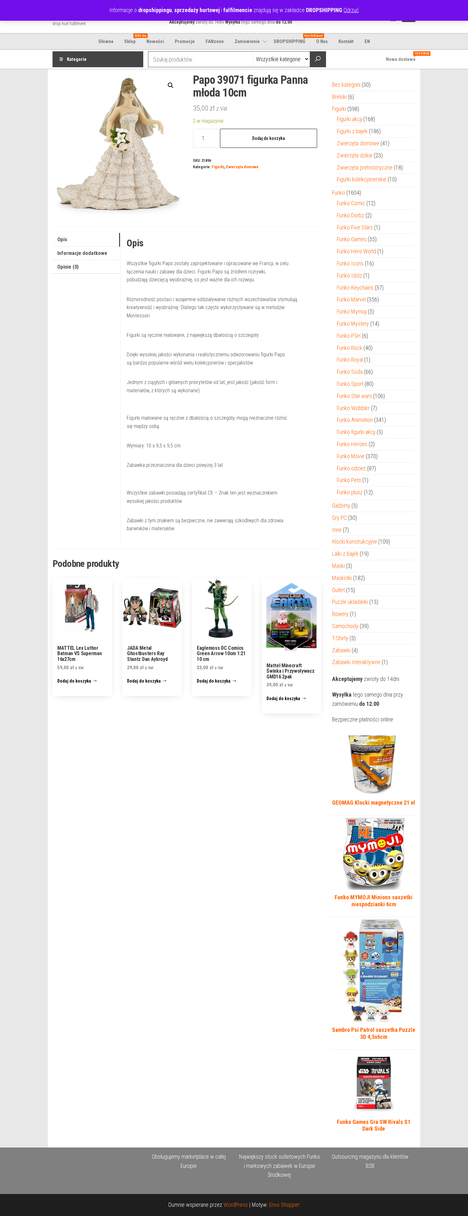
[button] (170, 85)
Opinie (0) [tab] (68, 267)
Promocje (185, 41)
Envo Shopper (284, 1204)
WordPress (235, 1204)
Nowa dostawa (403, 57)
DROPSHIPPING (292, 39)
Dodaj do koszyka (268, 138)
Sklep (132, 39)
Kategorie (77, 59)
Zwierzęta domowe (242, 166)
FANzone (215, 41)
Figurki (218, 166)
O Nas (322, 41)
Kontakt (346, 41)
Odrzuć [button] (351, 10)
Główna (105, 41)
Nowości (155, 41)
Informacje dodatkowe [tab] (82, 253)
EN (367, 41)
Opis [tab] (62, 239)
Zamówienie (247, 41)
